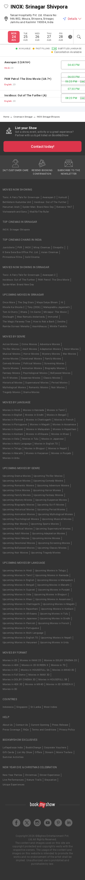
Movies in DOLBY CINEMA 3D (19, 679)
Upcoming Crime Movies (16, 490)
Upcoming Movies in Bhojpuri (50, 594)
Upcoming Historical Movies (18, 509)
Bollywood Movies (60, 373)
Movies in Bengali (56, 415)
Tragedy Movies (11, 392)
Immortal (53, 316)
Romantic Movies (38, 387)
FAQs (26, 729)
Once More (9, 302)
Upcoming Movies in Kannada (51, 575)
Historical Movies (12, 382)
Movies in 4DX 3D (12, 684)
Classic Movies (52, 377)
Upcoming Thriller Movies (48, 476)
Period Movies (59, 382)
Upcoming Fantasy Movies (48, 495)
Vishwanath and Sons (15, 211)
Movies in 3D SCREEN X (59, 684)
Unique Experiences (14, 784)
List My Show (24, 752)
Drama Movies (31, 392)
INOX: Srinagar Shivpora (16, 229)
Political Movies (32, 363)
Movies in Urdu (11, 458)
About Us (8, 724)
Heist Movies (71, 349)
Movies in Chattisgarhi (38, 419)
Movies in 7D (58, 665)
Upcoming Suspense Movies (51, 500)
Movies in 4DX (11, 665)
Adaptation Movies (50, 349)
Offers (38, 752)
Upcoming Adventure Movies (53, 485)
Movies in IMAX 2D (30, 660)
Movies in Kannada (33, 410)
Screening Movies (54, 363)
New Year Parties (12, 775)
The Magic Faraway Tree (16, 321)
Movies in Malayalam (38, 429)
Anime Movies (11, 358)
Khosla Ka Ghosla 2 (14, 307)
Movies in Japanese (52, 438)
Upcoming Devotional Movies (19, 543)
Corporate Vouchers (55, 747)
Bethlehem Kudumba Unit (17, 202)
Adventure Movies (50, 344)
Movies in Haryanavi (37, 453)
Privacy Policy (67, 729)
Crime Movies (29, 344)
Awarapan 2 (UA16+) (17, 62)
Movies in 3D (10, 689)
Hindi (7, 68)
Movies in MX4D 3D (63, 670)
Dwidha (61, 321)
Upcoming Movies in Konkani (57, 609)
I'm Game (35, 312)
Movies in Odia (11, 438)
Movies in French (63, 419)
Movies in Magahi (40, 424)
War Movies (69, 353)
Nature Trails (34, 779)
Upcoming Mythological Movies (55, 514)
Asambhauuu (39, 326)
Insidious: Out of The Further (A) (25, 95)
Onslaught (8, 316)
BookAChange (33, 747)
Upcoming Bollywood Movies (19, 547)
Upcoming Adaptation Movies (48, 533)
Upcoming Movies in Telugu (50, 570)
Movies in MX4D (34, 684)
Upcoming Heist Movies (16, 538)
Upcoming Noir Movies (15, 552)
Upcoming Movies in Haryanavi (20, 642)
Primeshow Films (12, 257)
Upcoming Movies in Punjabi (54, 589)
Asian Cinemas (49, 252)
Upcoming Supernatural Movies (53, 528)
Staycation (50, 779)
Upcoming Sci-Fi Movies (50, 504)
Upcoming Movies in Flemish (19, 623)
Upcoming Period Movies (51, 509)
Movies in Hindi (11, 410)
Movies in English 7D (46, 443)
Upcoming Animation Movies (19, 514)
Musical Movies (11, 353)
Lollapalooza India (13, 747)
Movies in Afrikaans (37, 434)
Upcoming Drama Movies (17, 476)
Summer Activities (13, 757)
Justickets (9, 247)
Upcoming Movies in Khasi (17, 599)
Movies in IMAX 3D (38, 674)
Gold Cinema (32, 257)
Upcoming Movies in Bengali (18, 585)
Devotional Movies (31, 358)
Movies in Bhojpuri (34, 448)
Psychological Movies (35, 373)
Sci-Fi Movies (10, 377)
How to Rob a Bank (43, 321)
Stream (49, 752)
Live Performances (13, 779)
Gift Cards (8, 752)
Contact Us (22, 724)
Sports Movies (11, 368)
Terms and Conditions (44, 729)
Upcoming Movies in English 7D (20, 637)
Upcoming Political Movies (18, 528)
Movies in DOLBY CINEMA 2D (60, 660)
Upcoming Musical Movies (57, 519)
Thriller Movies (11, 349)
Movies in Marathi (13, 453)
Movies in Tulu (30, 438)
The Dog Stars (26, 302)
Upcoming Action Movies (17, 480)
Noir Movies (58, 387)
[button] (6, 7)
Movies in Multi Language (17, 443)
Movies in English (12, 415)
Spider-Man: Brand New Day (38, 207)
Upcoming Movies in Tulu (54, 613)
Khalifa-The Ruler (39, 211)
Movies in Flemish (13, 419)
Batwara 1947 (64, 207)
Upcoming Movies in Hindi (17, 570)
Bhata (23, 312)
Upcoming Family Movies (17, 495)
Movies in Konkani (13, 434)
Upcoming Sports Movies (45, 524)
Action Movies (11, 344)
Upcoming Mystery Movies (17, 500)
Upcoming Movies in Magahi (59, 604)
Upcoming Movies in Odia (17, 594)
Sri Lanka (36, 707)
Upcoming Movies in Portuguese (21, 628)
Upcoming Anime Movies (46, 538)
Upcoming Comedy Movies (48, 480)
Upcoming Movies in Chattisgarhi (21, 604)
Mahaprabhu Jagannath (56, 307)
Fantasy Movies (11, 373)
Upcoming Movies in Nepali (56, 637)
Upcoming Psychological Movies (21, 519)
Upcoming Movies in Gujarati (19, 589)
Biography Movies (55, 368)
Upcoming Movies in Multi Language (23, 632)
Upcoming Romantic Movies (18, 485)
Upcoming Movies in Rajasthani (20, 609)
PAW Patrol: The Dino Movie (53, 279)
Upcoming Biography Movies (18, 504)
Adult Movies (29, 349)
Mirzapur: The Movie (55, 312)
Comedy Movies (11, 363)
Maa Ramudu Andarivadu (31, 316)
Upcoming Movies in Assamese (53, 599)
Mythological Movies (14, 387)
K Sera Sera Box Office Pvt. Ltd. (20, 252)
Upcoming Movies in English (18, 580)
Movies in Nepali (57, 448)
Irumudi (62, 197)
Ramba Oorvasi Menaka (16, 326)
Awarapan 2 (49, 197)
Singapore (22, 707)
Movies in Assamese (64, 424)
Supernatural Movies (37, 382)
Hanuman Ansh (11, 207)
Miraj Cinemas (42, 247)
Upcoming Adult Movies (16, 533)
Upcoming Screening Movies (54, 543)
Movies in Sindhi (34, 415)
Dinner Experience (50, 775)
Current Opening (40, 724)
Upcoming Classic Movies (52, 547)
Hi (62, 302)
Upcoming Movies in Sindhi (55, 618)
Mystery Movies (51, 353)
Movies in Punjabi (61, 453)
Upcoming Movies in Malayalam (55, 580)
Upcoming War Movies (15, 524)
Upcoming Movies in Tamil (17, 575)
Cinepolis (58, 247)
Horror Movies (31, 353)
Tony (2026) (34, 307)
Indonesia (8, 707)
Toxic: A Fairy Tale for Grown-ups (21, 197)
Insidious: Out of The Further (50, 202)
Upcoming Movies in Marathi (53, 585)
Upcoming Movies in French (53, 623)
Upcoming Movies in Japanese (20, 618)
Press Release (60, 724)
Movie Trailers (64, 752)
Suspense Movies (31, 377)
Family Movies (53, 358)
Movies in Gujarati (13, 429)
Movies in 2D (10, 660)
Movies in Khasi (60, 434)
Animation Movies (32, 368)
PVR (19, 247)
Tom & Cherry (10, 312)
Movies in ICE (10, 670)
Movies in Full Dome (14, 674)
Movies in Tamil (56, 410)
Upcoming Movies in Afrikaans (20, 613)
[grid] (42, 81)
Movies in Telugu (12, 448)
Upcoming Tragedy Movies (46, 552)
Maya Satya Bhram (47, 302)
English (8, 84)
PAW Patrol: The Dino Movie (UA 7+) (27, 78)
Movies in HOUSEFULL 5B (52, 679)
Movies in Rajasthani (64, 429)
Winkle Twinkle (58, 326)
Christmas (31, 775)
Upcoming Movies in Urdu (54, 642)
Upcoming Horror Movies (47, 490)
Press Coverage (11, 729)
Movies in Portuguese (15, 424)
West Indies (50, 707)
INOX (28, 247)
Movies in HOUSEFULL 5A (35, 670)
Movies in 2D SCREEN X (35, 665)
